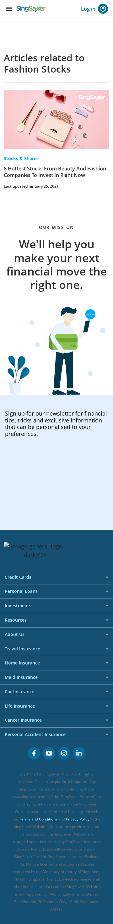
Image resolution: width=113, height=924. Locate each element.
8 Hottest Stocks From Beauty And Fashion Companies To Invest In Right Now (55, 172)
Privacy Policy (77, 819)
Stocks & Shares (21, 158)
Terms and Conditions (38, 819)
